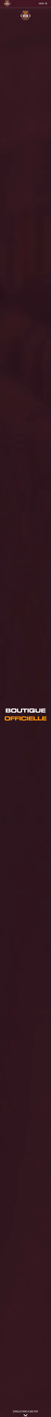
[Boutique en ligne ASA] (7, 3)
